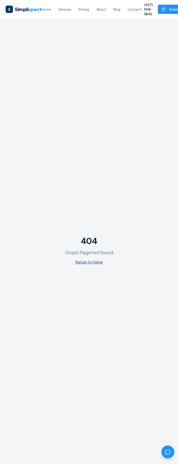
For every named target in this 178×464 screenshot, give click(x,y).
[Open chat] (167, 451)
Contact (134, 9)
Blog (116, 9)
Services (64, 9)
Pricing (84, 9)
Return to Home (89, 262)
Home (46, 9)
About (101, 9)
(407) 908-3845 (148, 9)
